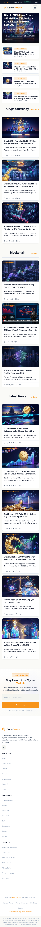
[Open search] (30, 7)
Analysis (5, 774)
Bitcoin (4, 805)
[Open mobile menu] (35, 7)
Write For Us (6, 863)
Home (4, 758)
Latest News (6, 763)
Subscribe (20, 705)
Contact (4, 789)
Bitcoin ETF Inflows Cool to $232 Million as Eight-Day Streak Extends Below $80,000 (19, 20)
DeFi (3, 821)
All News (34, 397)
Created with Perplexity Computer (20, 912)
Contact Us (6, 852)
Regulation (5, 816)
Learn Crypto (6, 779)
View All (34, 109)
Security (5, 836)
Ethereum (5, 810)
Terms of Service (8, 873)
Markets (5, 769)
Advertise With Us (8, 858)
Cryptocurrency (7, 800)
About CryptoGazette (9, 847)
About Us (5, 784)
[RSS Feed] (4, 747)
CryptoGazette (16, 897)
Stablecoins (6, 826)
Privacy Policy (6, 868)
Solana (4, 831)
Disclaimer (5, 878)
